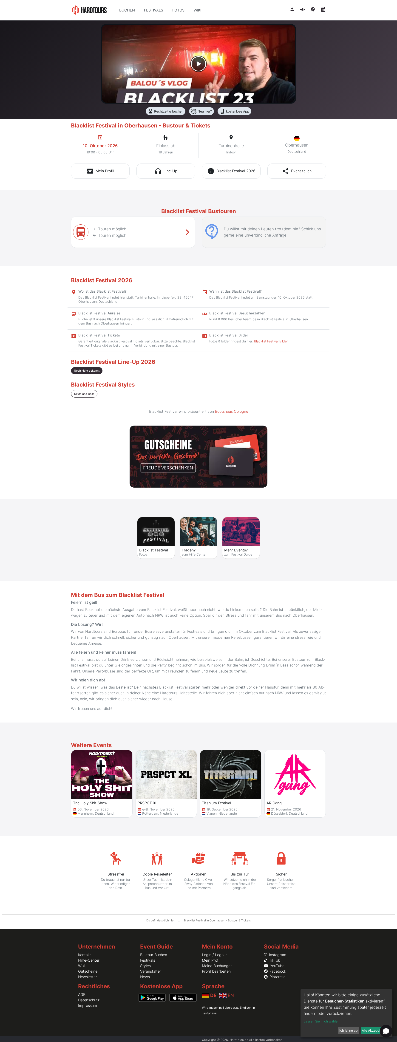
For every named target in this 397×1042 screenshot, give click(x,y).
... (179, 920)
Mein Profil (211, 960)
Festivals (147, 960)
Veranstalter (150, 971)
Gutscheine (87, 971)
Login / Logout (214, 954)
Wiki (81, 965)
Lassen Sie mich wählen (321, 1021)
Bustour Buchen (153, 954)
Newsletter (87, 976)
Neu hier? (201, 111)
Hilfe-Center (88, 960)
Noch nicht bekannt (86, 370)
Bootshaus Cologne (231, 411)
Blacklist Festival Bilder (271, 341)
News (145, 976)
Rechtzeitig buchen (165, 111)
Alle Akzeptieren (374, 1030)
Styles (145, 965)
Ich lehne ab (348, 1030)
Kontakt (84, 954)
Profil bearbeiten (216, 971)
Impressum (87, 1005)
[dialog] (346, 1013)
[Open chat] (386, 1031)
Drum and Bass (84, 393)
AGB (81, 994)
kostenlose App (234, 111)
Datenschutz (88, 1000)
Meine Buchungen (217, 965)
